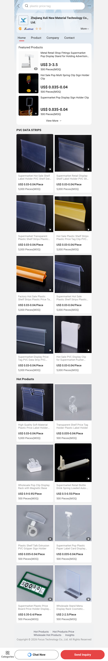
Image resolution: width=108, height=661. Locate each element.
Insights (69, 635)
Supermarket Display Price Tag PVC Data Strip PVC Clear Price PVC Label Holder (33, 358)
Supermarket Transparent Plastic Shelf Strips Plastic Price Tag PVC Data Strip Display (33, 238)
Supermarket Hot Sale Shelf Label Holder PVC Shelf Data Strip (34, 177)
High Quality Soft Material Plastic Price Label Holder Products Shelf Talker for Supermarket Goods (33, 426)
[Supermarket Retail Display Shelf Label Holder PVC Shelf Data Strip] (73, 153)
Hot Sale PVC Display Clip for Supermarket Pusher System (71, 358)
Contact (69, 38)
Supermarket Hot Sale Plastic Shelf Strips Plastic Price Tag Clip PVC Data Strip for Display (73, 298)
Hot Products (41, 631)
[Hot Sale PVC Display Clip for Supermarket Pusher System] (73, 334)
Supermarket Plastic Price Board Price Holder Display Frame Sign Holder (33, 607)
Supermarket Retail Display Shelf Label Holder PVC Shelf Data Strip (73, 177)
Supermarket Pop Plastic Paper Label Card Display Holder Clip (70, 547)
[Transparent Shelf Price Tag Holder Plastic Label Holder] (73, 402)
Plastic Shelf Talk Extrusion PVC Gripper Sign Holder (33, 547)
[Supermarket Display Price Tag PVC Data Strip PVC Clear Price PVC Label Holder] (35, 334)
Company (53, 38)
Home (22, 38)
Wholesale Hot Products (47, 635)
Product (36, 38)
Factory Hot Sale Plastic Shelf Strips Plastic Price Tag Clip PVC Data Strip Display (34, 298)
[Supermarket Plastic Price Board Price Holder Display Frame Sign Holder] (35, 583)
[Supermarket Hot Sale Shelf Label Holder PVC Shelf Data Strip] (35, 153)
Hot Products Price (63, 631)
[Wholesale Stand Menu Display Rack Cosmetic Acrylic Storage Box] (73, 583)
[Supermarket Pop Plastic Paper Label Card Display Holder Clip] (73, 523)
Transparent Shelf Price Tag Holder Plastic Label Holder (72, 426)
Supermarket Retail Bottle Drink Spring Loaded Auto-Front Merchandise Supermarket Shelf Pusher (71, 487)
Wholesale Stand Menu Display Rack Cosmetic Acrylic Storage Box (69, 607)
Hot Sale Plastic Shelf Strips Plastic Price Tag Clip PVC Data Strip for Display (72, 238)
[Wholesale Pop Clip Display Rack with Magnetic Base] (35, 462)
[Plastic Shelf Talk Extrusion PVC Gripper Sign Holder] (35, 523)
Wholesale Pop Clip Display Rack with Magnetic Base (34, 487)
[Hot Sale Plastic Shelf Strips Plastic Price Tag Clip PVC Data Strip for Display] (73, 213)
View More (52, 120)
